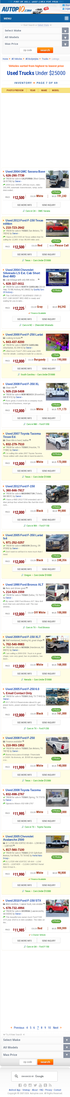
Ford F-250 (44, 728)
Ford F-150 (44, 525)
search (45, 50)
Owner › (18, 181)
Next (56, 1027)
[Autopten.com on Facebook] (20, 1085)
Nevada (27, 679)
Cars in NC (27, 325)
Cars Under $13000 (42, 260)
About (35, 1090)
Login (67, 8)
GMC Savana (44, 211)
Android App (14, 1090)
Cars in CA (30, 211)
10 (49, 1027)
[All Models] (36, 37)
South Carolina (27, 374)
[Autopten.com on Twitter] (35, 1085)
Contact (57, 1090)
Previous (18, 1027)
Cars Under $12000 (42, 780)
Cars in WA (32, 525)
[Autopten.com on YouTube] (40, 1085)
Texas (27, 260)
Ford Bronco (44, 627)
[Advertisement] (35, 987)
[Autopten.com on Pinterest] (25, 1085)
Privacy (48, 1090)
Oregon (27, 575)
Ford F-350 (44, 424)
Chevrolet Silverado (44, 325)
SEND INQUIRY (48, 205)
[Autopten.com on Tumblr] (45, 1085)
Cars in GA (31, 946)
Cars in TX (30, 627)
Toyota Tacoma (44, 827)
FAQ (41, 1090)
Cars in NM (32, 424)
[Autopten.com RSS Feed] (50, 1085)
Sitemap (26, 1090)
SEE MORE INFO (24, 205)
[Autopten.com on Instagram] (30, 1085)
